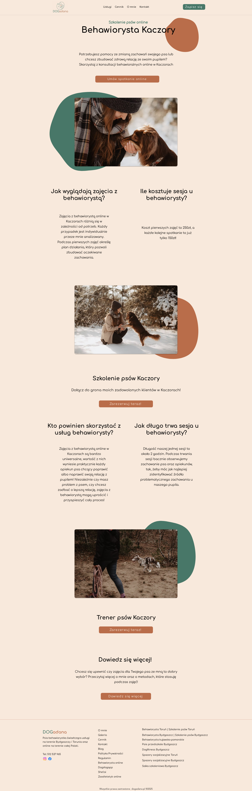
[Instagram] (45, 759)
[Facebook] (50, 759)
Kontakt (102, 744)
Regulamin (104, 758)
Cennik (102, 739)
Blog (101, 749)
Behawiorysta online (110, 763)
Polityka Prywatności (110, 753)
